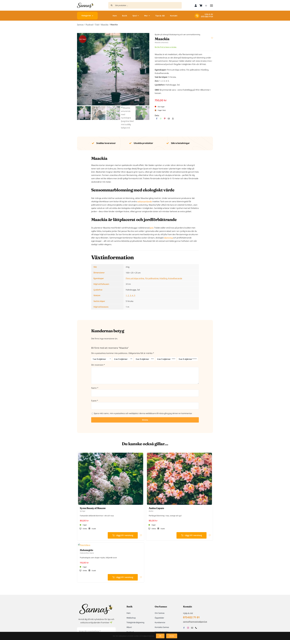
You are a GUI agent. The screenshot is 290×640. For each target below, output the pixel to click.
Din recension (98, 365)
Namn (94, 388)
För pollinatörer (151, 278)
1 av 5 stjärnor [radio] (99, 359)
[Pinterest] (165, 119)
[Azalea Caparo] (179, 454)
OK (160, 636)
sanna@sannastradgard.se (195, 621)
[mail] (192, 628)
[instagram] (188, 628)
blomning (168, 237)
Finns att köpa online (135, 278)
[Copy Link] (173, 119)
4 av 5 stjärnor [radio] (164, 359)
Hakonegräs (86, 550)
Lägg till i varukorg (124, 535)
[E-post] (169, 119)
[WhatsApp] (161, 119)
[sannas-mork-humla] (85, 3)
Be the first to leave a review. (166, 47)
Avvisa (171, 636)
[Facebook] (157, 119)
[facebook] (184, 628)
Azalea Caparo (156, 508)
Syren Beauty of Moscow (93, 508)
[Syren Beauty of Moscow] (110, 454)
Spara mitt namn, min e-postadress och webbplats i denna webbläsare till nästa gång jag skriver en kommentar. (143, 413)
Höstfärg (163, 278)
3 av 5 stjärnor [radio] (142, 359)
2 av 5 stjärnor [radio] (121, 359)
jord (151, 227)
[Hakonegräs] (84, 545)
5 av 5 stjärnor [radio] (185, 359)
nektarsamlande (144, 201)
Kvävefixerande (175, 278)
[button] (212, 38)
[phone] (196, 628)
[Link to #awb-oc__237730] (211, 6)
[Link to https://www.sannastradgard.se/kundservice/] (197, 15)
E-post (94, 400)
